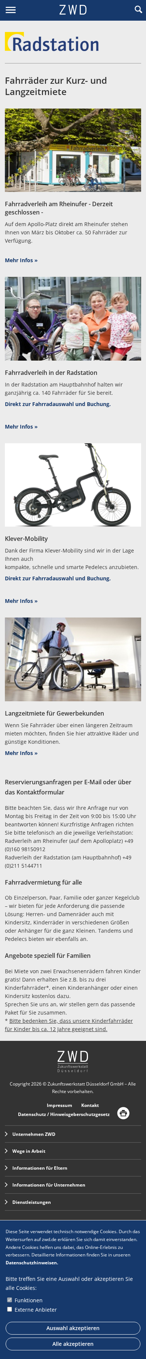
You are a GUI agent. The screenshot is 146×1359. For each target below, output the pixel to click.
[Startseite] (73, 10)
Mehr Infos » (21, 260)
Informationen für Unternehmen (48, 1185)
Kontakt (90, 1105)
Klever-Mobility (26, 539)
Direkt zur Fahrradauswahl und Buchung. (58, 404)
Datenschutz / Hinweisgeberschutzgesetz (64, 1114)
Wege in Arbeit (28, 1151)
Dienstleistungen (31, 1202)
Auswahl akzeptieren (73, 1328)
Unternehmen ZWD (33, 1134)
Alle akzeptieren (73, 1343)
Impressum (59, 1105)
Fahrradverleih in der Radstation (51, 372)
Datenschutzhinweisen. (32, 1262)
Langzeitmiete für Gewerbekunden (54, 713)
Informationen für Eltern (39, 1168)
